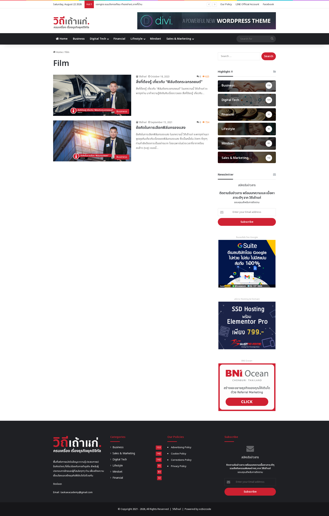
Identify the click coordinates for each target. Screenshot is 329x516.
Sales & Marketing (178, 39)
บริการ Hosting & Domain (247, 299)
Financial (119, 39)
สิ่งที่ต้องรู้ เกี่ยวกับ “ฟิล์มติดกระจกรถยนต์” (169, 82)
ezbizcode (205, 509)
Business (79, 39)
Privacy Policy (178, 466)
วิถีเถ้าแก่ (143, 76)
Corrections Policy (181, 460)
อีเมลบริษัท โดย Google (247, 237)
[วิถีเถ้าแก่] (71, 22)
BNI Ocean (246, 360)
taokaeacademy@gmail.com (77, 492)
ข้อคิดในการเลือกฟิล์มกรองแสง (160, 128)
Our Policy (226, 4)
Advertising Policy (181, 447)
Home (63, 39)
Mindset (155, 39)
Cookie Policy (178, 454)
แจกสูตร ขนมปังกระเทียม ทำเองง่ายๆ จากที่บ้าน (119, 4)
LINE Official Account (247, 4)
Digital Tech (98, 39)
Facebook (268, 4)
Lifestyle (137, 39)
